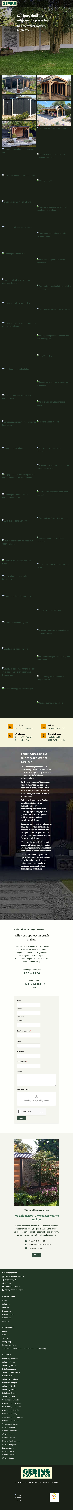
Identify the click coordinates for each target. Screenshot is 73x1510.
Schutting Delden (9, 1365)
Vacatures (6, 1338)
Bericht (20, 1072)
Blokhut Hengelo (9, 1444)
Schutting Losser (9, 1390)
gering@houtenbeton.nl (14, 1290)
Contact (5, 1331)
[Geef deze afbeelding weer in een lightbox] (19, 84)
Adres (19, 1041)
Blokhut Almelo (8, 1427)
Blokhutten (6, 1318)
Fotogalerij (6, 1342)
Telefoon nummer (24, 1031)
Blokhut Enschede (9, 1431)
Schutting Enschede (10, 1379)
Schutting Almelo (9, 1369)
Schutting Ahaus (9, 1396)
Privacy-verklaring (9, 1345)
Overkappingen (8, 1314)
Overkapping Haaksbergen (12, 1417)
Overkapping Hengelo (10, 1414)
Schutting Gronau (9, 1393)
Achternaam (20, 1016)
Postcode (21, 1051)
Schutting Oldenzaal (10, 1359)
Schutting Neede (9, 1386)
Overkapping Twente (10, 1400)
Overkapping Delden (10, 1420)
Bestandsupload (23, 1089)
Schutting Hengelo (9, 1383)
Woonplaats (22, 1061)
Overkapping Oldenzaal (11, 1407)
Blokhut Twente (8, 1458)
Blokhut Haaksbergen (10, 1441)
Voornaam (20, 1008)
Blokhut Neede (8, 1451)
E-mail (20, 1021)
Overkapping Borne (10, 1424)
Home (4, 1301)
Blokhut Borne (8, 1434)
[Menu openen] (69, 3)
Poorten (5, 1307)
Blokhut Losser (8, 1448)
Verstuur (22, 1118)
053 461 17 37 (10, 1283)
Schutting (6, 1304)
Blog (4, 1335)
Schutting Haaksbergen (11, 1372)
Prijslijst (5, 1321)
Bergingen (6, 1311)
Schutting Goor (8, 1376)
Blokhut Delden (8, 1438)
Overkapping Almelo (10, 1410)
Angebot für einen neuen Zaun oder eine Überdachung (24, 1349)
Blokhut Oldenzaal (9, 1455)
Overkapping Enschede (11, 1403)
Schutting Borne (8, 1362)
